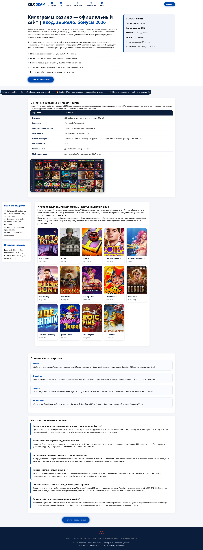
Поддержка (52, 6)
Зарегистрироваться (41, 79)
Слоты (61, 6)
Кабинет (169, 4)
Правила (110, 545)
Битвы (68, 6)
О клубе (101, 6)
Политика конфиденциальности (91, 545)
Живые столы (78, 6)
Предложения (91, 6)
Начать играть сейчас (76, 520)
